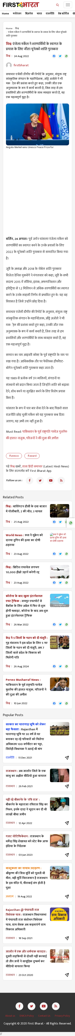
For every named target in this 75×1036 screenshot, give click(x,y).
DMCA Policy (27, 1016)
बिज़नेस (29, 13)
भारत (39, 13)
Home (5, 13)
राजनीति (50, 13)
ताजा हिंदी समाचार (32, 466)
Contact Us (44, 1016)
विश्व (17, 28)
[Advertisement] (37, 190)
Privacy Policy (62, 1016)
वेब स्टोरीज (63, 13)
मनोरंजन (17, 13)
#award (32, 456)
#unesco (14, 456)
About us (10, 1016)
